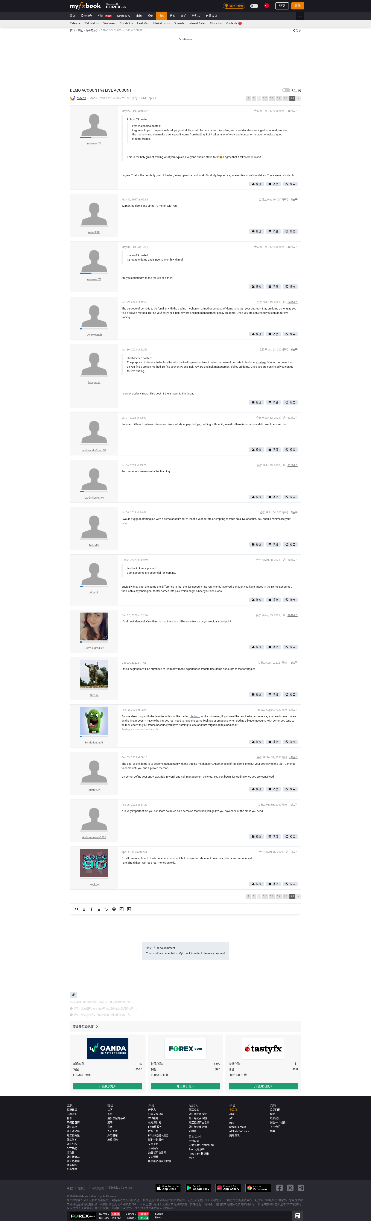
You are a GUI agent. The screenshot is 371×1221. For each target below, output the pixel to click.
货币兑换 (72, 1169)
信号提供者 (154, 1122)
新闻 (172, 15)
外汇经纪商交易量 (199, 1122)
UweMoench (94, 334)
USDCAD (131, 1217)
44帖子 (293, 757)
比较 (191, 1158)
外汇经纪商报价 (198, 1114)
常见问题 (275, 1109)
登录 (282, 6)
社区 (161, 15)
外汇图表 (112, 1131)
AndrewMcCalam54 (94, 450)
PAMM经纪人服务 (158, 1135)
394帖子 (292, 615)
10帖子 (293, 804)
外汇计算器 (73, 1157)
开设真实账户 (108, 1086)
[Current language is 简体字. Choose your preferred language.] (266, 5)
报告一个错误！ (279, 1122)
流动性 (71, 1152)
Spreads (179, 23)
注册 (298, 6)
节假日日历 (73, 1122)
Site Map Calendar (121, 1187)
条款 (70, 1188)
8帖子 (294, 349)
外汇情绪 (112, 1135)
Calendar (75, 23)
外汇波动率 (73, 1131)
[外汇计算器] (297, 1216)
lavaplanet (94, 382)
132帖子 (292, 417)
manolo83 (94, 232)
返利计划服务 (156, 1139)
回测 (104, 15)
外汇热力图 (73, 1161)
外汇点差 (194, 1109)
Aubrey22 (94, 790)
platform (195, 716)
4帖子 (294, 199)
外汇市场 (72, 1126)
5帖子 (294, 512)
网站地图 (98, 1188)
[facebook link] (279, 1188)
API (231, 1118)
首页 (72, 15)
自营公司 (211, 15)
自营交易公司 (156, 1114)
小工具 (233, 1109)
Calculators (92, 23)
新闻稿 (192, 1131)
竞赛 (110, 1126)
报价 (258, 184)
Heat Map (143, 23)
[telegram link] (301, 1188)
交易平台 (153, 1144)
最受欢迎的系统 (116, 1118)
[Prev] (248, 98)
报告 (292, 184)
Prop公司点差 (197, 1149)
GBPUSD (131, 1213)
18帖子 (293, 662)
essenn (81, 98)
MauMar (94, 545)
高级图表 (234, 1135)
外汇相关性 (73, 1135)
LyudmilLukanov (94, 497)
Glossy (94, 695)
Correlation (126, 23)
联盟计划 (153, 1131)
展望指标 (112, 1139)
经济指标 (72, 1165)
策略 (110, 1122)
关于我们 (275, 1126)
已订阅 (296, 90)
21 (292, 98)
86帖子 (293, 709)
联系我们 (275, 1118)
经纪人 (196, 15)
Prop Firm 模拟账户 (200, 1153)
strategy (255, 308)
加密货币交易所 (157, 1152)
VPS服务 (153, 1118)
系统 (150, 15)
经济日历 (72, 1109)
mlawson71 (94, 143)
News (158, 1217)
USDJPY (104, 1217)
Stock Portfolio (237, 1126)
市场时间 (72, 1114)
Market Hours (161, 23)
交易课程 (153, 1157)
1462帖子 (292, 110)
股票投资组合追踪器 (159, 1161)
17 (265, 98)
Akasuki (94, 592)
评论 (183, 15)
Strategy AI (124, 15)
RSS (231, 1122)
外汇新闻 (72, 1139)
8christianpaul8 (94, 742)
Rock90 (94, 884)
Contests (233, 23)
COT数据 (72, 1148)
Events (159, 1213)
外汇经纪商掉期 (198, 1118)
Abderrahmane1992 (94, 837)
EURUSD (104, 1213)
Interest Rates (197, 23)
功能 (231, 1114)
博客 (272, 1131)
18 (272, 98)
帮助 (272, 1114)
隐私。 (82, 1188)
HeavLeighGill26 (94, 647)
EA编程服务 (155, 1126)
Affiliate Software (239, 1131)
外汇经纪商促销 (198, 1126)
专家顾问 (153, 1148)
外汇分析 (72, 1144)
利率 (69, 1118)
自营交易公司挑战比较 (201, 1145)
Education (216, 23)
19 (278, 98)
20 (285, 98)
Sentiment (109, 23)
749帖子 (292, 302)
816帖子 (292, 465)
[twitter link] (290, 1188)
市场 (139, 15)
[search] (302, 15)
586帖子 (292, 559)
